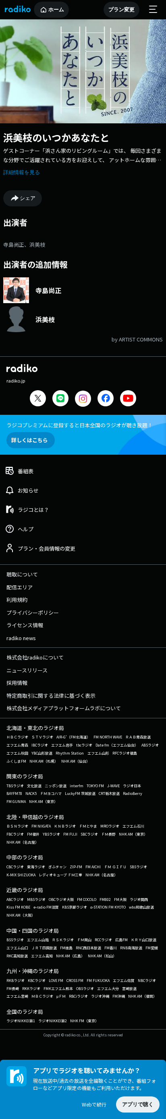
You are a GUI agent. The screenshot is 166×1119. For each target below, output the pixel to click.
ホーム (56, 9)
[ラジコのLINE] (60, 399)
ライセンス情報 (24, 625)
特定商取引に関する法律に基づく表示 (50, 695)
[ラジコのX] (38, 399)
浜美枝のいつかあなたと (56, 137)
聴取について (22, 574)
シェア (27, 198)
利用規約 (16, 599)
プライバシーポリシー (32, 612)
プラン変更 (121, 9)
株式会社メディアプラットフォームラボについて (63, 708)
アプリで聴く (138, 1104)
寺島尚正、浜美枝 (24, 244)
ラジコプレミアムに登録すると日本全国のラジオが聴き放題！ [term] (79, 425)
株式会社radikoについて (35, 657)
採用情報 (16, 682)
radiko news (21, 638)
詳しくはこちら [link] (29, 440)
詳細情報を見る (21, 172)
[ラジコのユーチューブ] (128, 399)
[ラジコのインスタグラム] (83, 399)
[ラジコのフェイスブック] (106, 399)
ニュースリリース (27, 670)
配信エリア (19, 587)
